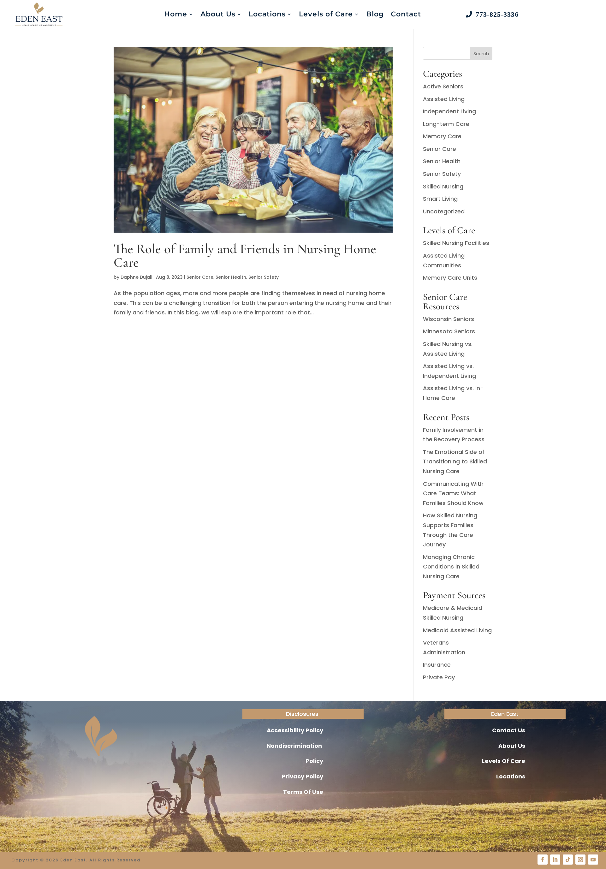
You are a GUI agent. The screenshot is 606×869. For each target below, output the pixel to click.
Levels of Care (326, 14)
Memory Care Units (450, 278)
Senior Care (200, 277)
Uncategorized (444, 211)
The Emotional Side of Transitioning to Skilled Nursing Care (455, 461)
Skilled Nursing (443, 186)
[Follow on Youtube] (593, 859)
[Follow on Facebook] (543, 859)
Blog (375, 14)
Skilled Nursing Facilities (456, 243)
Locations (267, 14)
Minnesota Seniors (449, 331)
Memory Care (442, 136)
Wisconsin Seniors (448, 319)
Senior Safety (263, 277)
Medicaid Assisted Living (457, 630)
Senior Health (231, 277)
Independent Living (449, 111)
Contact (406, 14)
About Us (217, 14)
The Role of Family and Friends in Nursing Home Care (245, 256)
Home (175, 14)
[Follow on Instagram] (580, 859)
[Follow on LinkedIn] (555, 859)
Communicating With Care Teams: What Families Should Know (453, 493)
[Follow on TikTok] (568, 859)
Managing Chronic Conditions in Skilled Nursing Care (451, 566)
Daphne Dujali (136, 277)
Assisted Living (444, 99)
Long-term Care (446, 124)
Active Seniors (443, 86)
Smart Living (440, 199)
